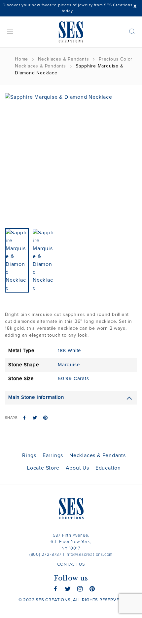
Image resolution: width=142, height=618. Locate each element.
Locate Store (43, 468)
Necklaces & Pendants (63, 59)
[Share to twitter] (35, 418)
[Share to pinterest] (45, 418)
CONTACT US (71, 564)
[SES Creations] (71, 31)
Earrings (53, 455)
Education (108, 468)
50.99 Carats (73, 378)
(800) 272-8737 (45, 555)
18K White (69, 350)
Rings (29, 455)
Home (21, 59)
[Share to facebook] (24, 418)
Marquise (69, 364)
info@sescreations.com (89, 555)
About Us (77, 468)
